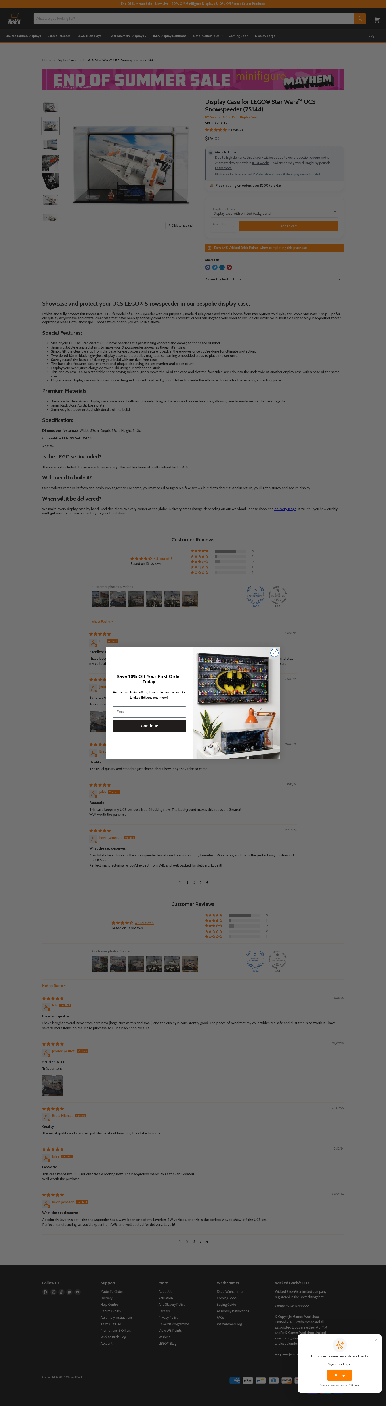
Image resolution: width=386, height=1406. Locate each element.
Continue (149, 726)
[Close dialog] (274, 653)
